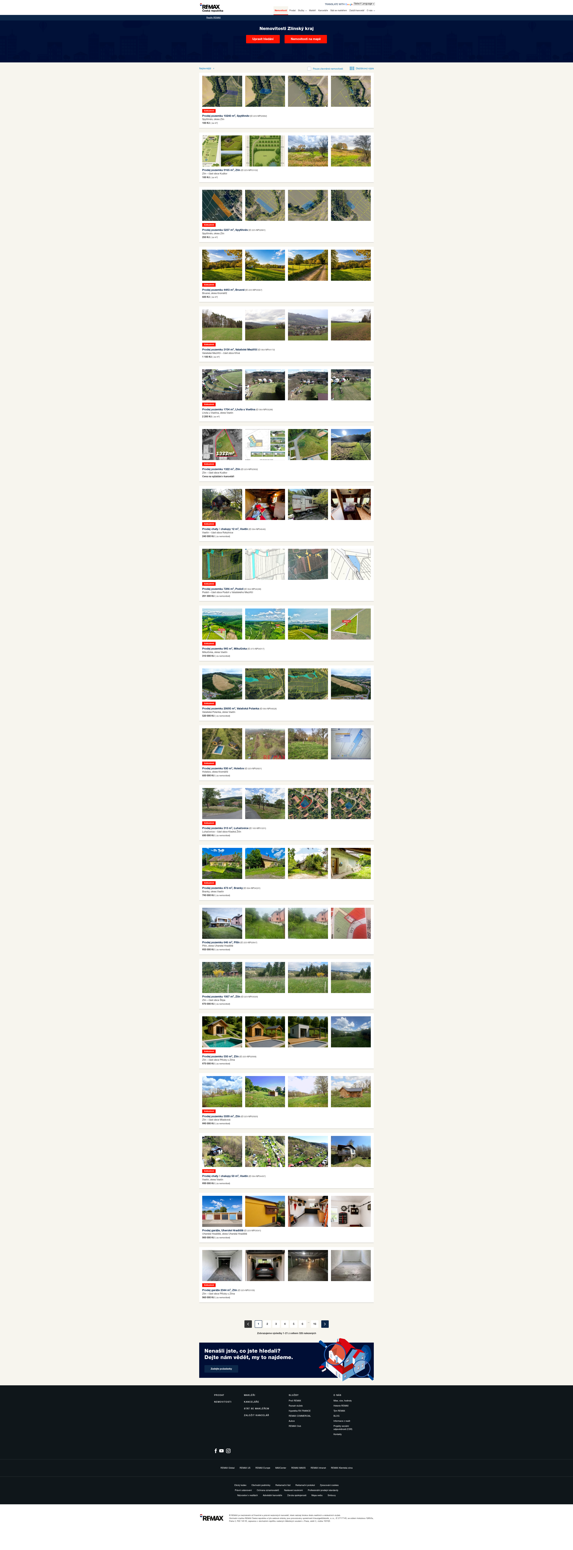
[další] (325, 1324)
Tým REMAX (339, 1411)
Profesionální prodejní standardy (323, 1490)
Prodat (292, 11)
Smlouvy (332, 1495)
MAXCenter (280, 1468)
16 (314, 1324)
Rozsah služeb (296, 1406)
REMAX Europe (262, 1468)
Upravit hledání (263, 39)
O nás (369, 11)
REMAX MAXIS (298, 1468)
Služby (301, 11)
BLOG (336, 1416)
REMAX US (245, 1468)
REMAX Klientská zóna (342, 1468)
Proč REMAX (295, 1401)
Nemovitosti (281, 11)
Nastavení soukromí (293, 1490)
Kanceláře (323, 11)
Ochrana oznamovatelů (268, 1490)
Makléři (312, 11)
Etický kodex (240, 1485)
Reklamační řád (282, 1485)
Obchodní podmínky (260, 1485)
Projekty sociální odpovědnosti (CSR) (343, 1427)
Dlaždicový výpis (365, 68)
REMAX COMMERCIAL (300, 1416)
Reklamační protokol (305, 1485)
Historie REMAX (341, 1406)
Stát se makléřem (338, 11)
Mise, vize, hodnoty (343, 1401)
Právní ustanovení (243, 1490)
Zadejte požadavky (221, 1369)
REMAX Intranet (318, 1468)
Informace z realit (342, 1421)
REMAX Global (228, 1468)
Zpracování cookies (329, 1485)
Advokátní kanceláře (272, 1495)
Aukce (292, 1421)
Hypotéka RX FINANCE (300, 1411)
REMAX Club (295, 1426)
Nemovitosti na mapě (306, 39)
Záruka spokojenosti (296, 1495)
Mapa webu (317, 1495)
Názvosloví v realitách (247, 1495)
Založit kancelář (356, 11)
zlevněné (328, 69)
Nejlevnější (205, 68)
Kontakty (338, 1434)
